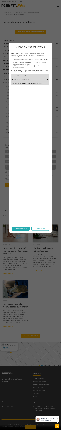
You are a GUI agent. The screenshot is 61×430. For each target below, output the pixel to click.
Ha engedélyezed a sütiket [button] (19, 76)
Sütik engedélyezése (21, 228)
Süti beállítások (40, 228)
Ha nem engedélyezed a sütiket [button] (21, 79)
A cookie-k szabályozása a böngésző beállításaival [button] (27, 83)
